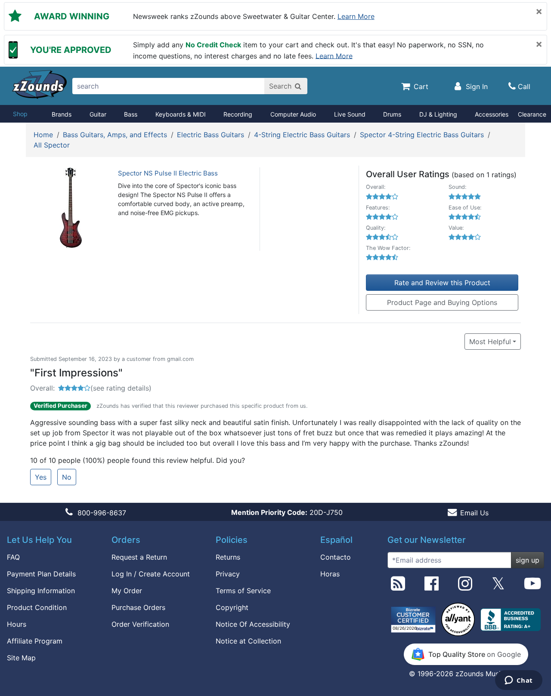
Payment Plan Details (41, 574)
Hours (16, 624)
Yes (40, 477)
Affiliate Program (34, 641)
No (66, 477)
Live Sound (349, 114)
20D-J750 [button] (287, 512)
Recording (237, 114)
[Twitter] (498, 586)
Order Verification (140, 624)
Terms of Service (243, 590)
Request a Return (139, 557)
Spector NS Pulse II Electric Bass (168, 173)
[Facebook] (431, 586)
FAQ (13, 557)
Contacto (335, 557)
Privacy (228, 574)
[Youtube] (532, 586)
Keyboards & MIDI (180, 114)
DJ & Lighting (438, 114)
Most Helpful (490, 341)
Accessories (491, 114)
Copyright (232, 607)
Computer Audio (293, 114)
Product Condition (37, 607)
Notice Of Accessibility (253, 624)
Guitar (98, 114)
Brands (61, 114)
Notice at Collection (248, 641)
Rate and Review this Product (442, 282)
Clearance (532, 114)
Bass (130, 114)
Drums (392, 114)
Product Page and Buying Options (442, 302)
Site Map (21, 657)
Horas (330, 574)
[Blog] (398, 586)
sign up (527, 560)
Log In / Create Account (150, 574)
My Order (126, 590)
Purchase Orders (138, 607)
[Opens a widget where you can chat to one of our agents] (518, 681)
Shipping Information (41, 590)
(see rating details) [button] (121, 388)
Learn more (356, 16)
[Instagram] (465, 586)
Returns (228, 557)
